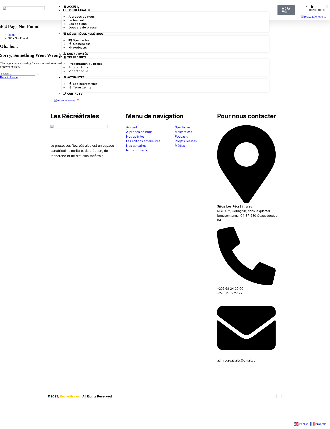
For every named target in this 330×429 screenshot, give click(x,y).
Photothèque (78, 67)
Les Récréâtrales (76, 10)
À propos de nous (82, 16)
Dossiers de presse (83, 27)
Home (12, 34)
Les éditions (78, 24)
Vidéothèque (78, 71)
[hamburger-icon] (327, 6)
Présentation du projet (85, 64)
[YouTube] (281, 396)
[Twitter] (276, 396)
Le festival (76, 20)
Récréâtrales (70, 396)
